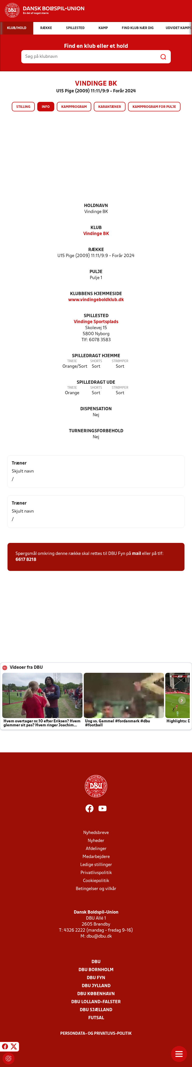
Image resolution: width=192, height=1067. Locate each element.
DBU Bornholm (96, 970)
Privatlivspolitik (96, 873)
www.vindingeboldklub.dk (96, 300)
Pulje (96, 272)
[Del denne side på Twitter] (13, 1047)
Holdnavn (96, 206)
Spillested (96, 316)
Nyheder (96, 841)
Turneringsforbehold (96, 431)
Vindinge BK (96, 234)
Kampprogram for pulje (154, 107)
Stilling (23, 107)
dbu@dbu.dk (99, 936)
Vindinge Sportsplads (96, 322)
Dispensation (96, 409)
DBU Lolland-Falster (96, 1002)
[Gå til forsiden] (42, 10)
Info (46, 107)
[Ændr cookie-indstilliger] (8, 1058)
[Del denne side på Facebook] (5, 1047)
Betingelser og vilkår (96, 889)
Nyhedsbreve (96, 833)
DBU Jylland (96, 986)
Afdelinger (96, 849)
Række (96, 250)
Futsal (96, 1018)
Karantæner (109, 107)
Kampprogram (74, 107)
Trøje (72, 361)
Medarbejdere (96, 857)
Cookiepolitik (96, 881)
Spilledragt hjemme (96, 356)
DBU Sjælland (96, 1010)
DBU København (96, 994)
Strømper (120, 361)
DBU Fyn (96, 978)
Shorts (96, 361)
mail (136, 554)
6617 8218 (26, 560)
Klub (96, 228)
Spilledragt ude (96, 382)
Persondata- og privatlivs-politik (96, 1033)
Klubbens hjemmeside (96, 294)
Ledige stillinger (96, 865)
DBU (96, 962)
